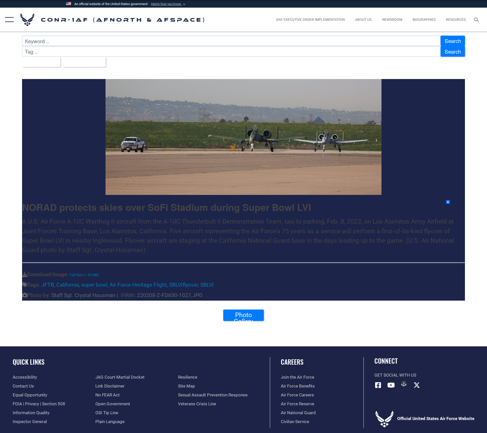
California (67, 285)
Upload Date (82, 62)
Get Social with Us (395, 375)
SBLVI (207, 285)
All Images (39, 62)
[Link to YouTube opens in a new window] (391, 385)
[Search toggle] (477, 20)
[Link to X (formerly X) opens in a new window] (417, 385)
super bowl (94, 285)
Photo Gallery (243, 316)
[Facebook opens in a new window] (378, 385)
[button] (168, 4)
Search (453, 40)
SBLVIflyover (183, 285)
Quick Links (28, 361)
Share (457, 202)
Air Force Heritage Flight (138, 285)
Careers (292, 361)
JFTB (47, 285)
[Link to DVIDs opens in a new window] (404, 384)
